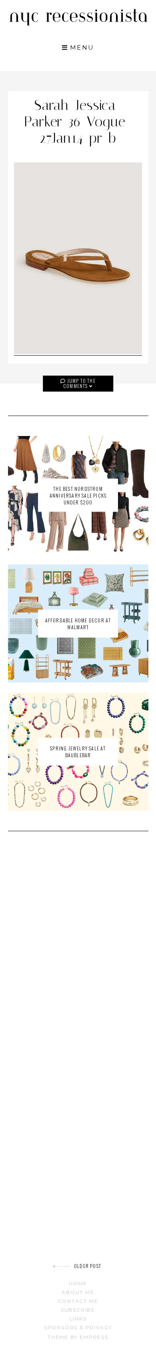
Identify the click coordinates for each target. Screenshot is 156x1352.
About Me (78, 1292)
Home (78, 1283)
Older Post (87, 1265)
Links (78, 1319)
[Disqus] (78, 951)
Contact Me (78, 1301)
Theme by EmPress (78, 1337)
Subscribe (78, 1310)
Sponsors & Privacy (78, 1327)
